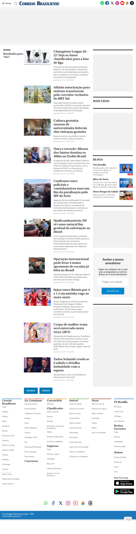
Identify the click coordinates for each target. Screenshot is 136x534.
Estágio (27, 418)
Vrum (95, 400)
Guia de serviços (75, 428)
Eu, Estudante (33, 400)
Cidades (5, 412)
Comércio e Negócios (55, 441)
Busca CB (50, 464)
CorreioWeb (54, 400)
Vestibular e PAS (31, 437)
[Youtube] (122, 4)
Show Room (73, 432)
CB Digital (51, 459)
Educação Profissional (33, 447)
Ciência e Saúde (8, 450)
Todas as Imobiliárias (77, 452)
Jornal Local (118, 411)
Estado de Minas (120, 457)
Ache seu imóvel (75, 404)
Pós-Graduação (30, 452)
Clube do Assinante (54, 468)
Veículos (50, 421)
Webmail (50, 404)
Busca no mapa (75, 413)
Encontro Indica (120, 446)
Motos (94, 428)
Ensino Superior (30, 409)
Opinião (5, 455)
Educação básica (31, 404)
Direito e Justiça (8, 445)
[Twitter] (112, 4)
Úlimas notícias (75, 423)
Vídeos (94, 423)
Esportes (5, 440)
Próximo (46, 391)
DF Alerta (118, 407)
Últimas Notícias (31, 428)
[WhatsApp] (102, 4)
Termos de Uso (7, 484)
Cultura (27, 432)
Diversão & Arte (8, 436)
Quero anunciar (53, 412)
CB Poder (117, 416)
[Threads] (132, 4)
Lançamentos (74, 418)
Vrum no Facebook (99, 432)
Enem (27, 423)
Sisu (26, 442)
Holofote (5, 459)
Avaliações (96, 418)
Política (5, 416)
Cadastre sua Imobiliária (78, 456)
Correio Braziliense (9, 402)
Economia (6, 426)
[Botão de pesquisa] (15, 3)
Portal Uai (118, 462)
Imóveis (50, 416)
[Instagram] (117, 4)
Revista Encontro (120, 427)
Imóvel (73, 400)
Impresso (53, 446)
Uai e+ (116, 467)
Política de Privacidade (10, 479)
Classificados (55, 408)
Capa (4, 407)
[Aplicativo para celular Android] (124, 491)
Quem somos (7, 474)
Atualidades (118, 442)
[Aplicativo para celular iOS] (124, 483)
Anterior (30, 391)
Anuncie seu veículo (99, 409)
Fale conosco (29, 456)
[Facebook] (107, 4)
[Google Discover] (127, 3)
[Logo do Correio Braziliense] (39, 3)
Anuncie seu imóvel (76, 409)
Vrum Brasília (119, 421)
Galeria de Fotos (75, 442)
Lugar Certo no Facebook (78, 447)
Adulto (49, 432)
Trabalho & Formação (33, 413)
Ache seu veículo (98, 404)
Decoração (73, 437)
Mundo (4, 431)
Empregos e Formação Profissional (55, 427)
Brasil (4, 421)
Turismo (5, 469)
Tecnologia (6, 464)
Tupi (115, 472)
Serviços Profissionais (55, 437)
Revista (117, 437)
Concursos (31, 461)
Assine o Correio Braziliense (53, 474)
